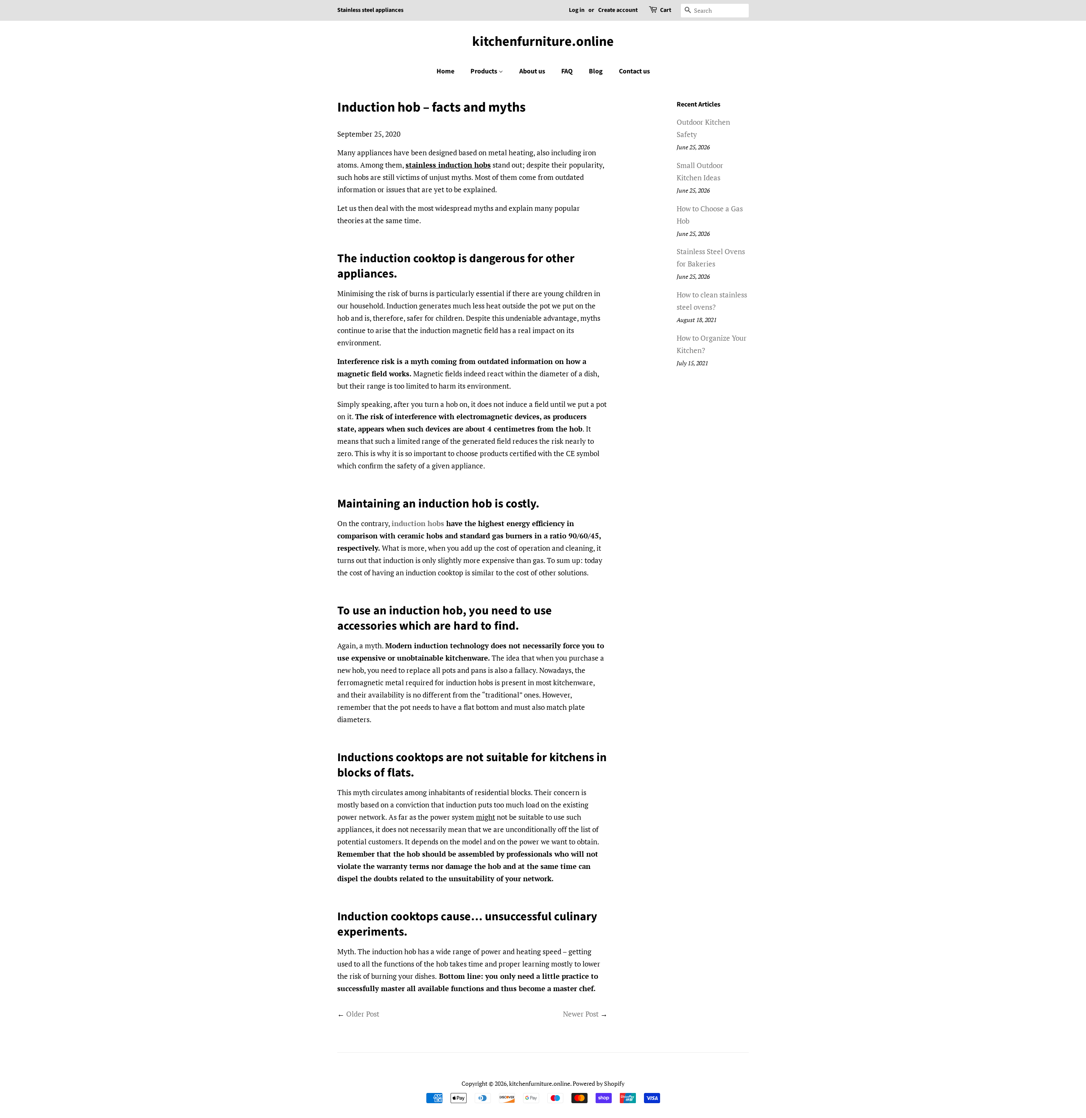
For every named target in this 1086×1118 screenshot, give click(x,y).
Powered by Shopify (598, 1083)
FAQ (567, 71)
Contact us (634, 71)
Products (484, 71)
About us (532, 71)
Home (445, 71)
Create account (618, 10)
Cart (665, 10)
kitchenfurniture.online (543, 42)
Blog (596, 71)
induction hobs (418, 523)
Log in (577, 10)
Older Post (362, 1014)
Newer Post (581, 1014)
